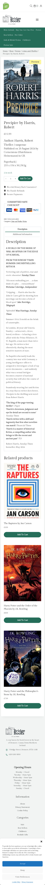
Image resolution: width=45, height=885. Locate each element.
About (22, 804)
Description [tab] (22, 229)
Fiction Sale (8, 45)
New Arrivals (9, 30)
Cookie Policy (16, 882)
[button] (41, 841)
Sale (22, 825)
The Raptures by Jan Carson (18, 523)
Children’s (26, 40)
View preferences (22, 877)
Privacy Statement (27, 882)
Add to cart (25, 178)
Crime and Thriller (16, 221)
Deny (22, 870)
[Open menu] (38, 20)
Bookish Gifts (22, 835)
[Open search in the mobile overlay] (31, 6)
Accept (22, 864)
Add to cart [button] (22, 535)
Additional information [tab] (22, 234)
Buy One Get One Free (25, 30)
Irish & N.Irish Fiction (12, 40)
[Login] (41, 5)
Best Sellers (8, 35)
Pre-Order (19, 35)
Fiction (38, 30)
